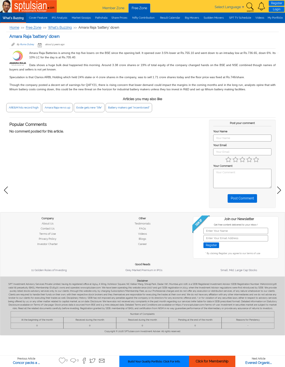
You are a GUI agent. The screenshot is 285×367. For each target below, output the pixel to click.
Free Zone (139, 8)
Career (142, 244)
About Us (47, 223)
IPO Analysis (59, 17)
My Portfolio (275, 17)
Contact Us (47, 228)
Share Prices (119, 17)
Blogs (142, 238)
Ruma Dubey (27, 44)
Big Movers (192, 17)
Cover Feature (38, 17)
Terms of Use (47, 233)
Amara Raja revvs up (57, 107)
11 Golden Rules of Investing (49, 270)
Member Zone (113, 8)
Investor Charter (47, 244)
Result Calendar (170, 17)
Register (276, 3)
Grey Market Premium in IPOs (143, 270)
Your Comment (222, 165)
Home (14, 27)
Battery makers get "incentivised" (129, 107)
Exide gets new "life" (89, 107)
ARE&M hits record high (24, 107)
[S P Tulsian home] (6, 6)
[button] (261, 6)
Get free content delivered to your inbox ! (236, 224)
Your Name (220, 131)
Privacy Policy (47, 238)
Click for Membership (212, 361)
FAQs (142, 228)
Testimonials (142, 223)
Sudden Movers (214, 17)
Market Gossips (81, 17)
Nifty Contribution (143, 17)
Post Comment (242, 198)
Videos (259, 17)
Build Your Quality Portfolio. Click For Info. (154, 361)
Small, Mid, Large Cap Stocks (239, 270)
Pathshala (101, 17)
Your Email (220, 145)
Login (276, 9)
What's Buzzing (13, 18)
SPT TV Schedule (240, 17)
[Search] (250, 7)
